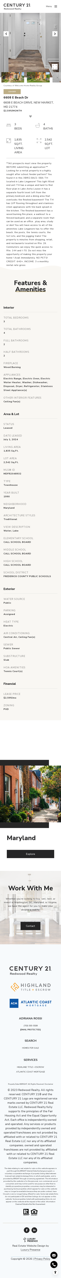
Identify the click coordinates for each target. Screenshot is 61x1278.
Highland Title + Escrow (30, 1067)
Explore (30, 854)
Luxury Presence (30, 1249)
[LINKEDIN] (34, 1230)
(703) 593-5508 (31, 1025)
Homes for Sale (30, 1048)
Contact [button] (30, 926)
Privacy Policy (42, 1259)
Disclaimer (49, 1084)
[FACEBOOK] (27, 1230)
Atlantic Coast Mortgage (30, 1071)
